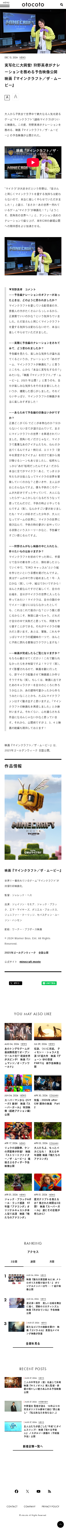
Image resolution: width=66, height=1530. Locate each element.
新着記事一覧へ (33, 1446)
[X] (27, 1491)
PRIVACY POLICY (50, 1506)
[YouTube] (38, 1491)
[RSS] (49, 1491)
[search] (61, 4)
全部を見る (33, 1343)
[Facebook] (16, 1491)
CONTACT (12, 1506)
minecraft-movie (30, 962)
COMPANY (29, 1506)
